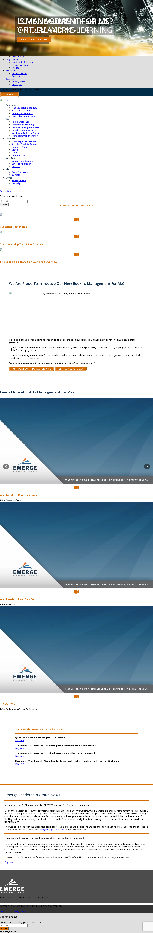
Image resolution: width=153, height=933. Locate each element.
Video (15, 149)
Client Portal (18, 56)
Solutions (11, 105)
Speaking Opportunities (24, 130)
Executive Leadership (23, 116)
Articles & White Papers (24, 144)
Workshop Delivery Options (26, 133)
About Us (10, 70)
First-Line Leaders (21, 110)
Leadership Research (22, 62)
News (15, 152)
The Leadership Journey (24, 107)
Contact (10, 79)
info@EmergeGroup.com (52, 829)
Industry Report (20, 147)
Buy (8, 119)
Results (15, 67)
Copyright (17, 84)
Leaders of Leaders (22, 113)
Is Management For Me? (25, 141)
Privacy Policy (18, 81)
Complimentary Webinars (25, 127)
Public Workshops (21, 121)
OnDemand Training (23, 124)
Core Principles (19, 73)
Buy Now (19, 740)
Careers (16, 76)
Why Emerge (12, 59)
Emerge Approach (21, 65)
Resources (11, 138)
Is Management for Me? (25, 135)
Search (4, 204)
